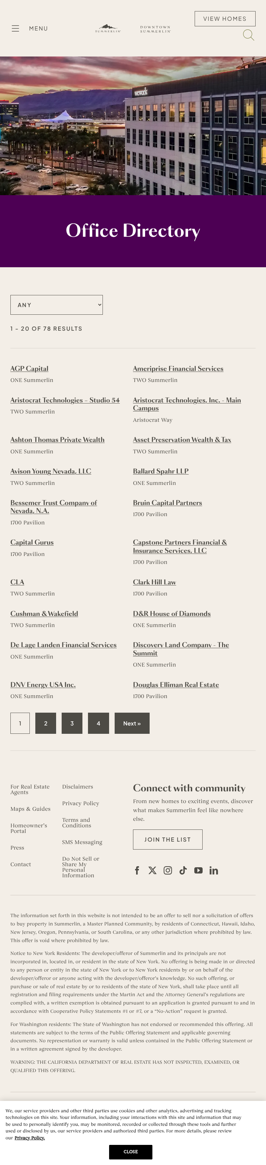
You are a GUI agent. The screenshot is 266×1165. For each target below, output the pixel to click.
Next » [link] (132, 723)
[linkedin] (214, 870)
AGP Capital (29, 368)
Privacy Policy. (30, 1138)
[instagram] (168, 870)
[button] (168, 839)
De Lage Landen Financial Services (63, 645)
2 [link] (45, 723)
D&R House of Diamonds (172, 613)
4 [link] (98, 723)
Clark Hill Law (154, 582)
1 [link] (20, 723)
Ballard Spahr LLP (161, 471)
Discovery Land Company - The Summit (181, 649)
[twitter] (152, 870)
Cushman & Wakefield (44, 613)
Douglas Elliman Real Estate (176, 684)
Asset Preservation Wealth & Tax (182, 439)
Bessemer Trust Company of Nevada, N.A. (53, 506)
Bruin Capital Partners (167, 502)
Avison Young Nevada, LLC (50, 471)
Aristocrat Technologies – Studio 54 (65, 400)
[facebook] (137, 870)
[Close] (255, 1112)
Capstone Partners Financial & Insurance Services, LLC (180, 546)
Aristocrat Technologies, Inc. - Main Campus (187, 404)
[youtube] (198, 870)
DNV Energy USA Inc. (43, 684)
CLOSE (131, 1152)
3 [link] (72, 723)
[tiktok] (183, 870)
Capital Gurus (32, 542)
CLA (17, 582)
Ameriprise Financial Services (178, 368)
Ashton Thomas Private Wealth (57, 439)
